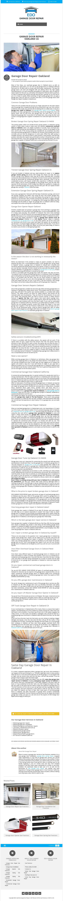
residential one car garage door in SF (22, 220)
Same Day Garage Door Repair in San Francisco (35, 1)
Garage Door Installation (12, 867)
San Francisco (28, 863)
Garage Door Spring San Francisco (45, 835)
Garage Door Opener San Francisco (17, 835)
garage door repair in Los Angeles (45, 110)
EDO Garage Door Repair (21, 79)
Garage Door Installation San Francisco (45, 807)
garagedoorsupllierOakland (33, 81)
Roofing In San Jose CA (31, 875)
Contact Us (51, 845)
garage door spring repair (45, 756)
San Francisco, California (14, 1)
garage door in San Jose (47, 269)
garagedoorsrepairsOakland (46, 81)
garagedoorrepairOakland (21, 81)
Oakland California (16, 627)
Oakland (26, 187)
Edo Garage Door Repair (36, 768)
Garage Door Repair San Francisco (17, 806)
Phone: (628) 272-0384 (30, 867)
